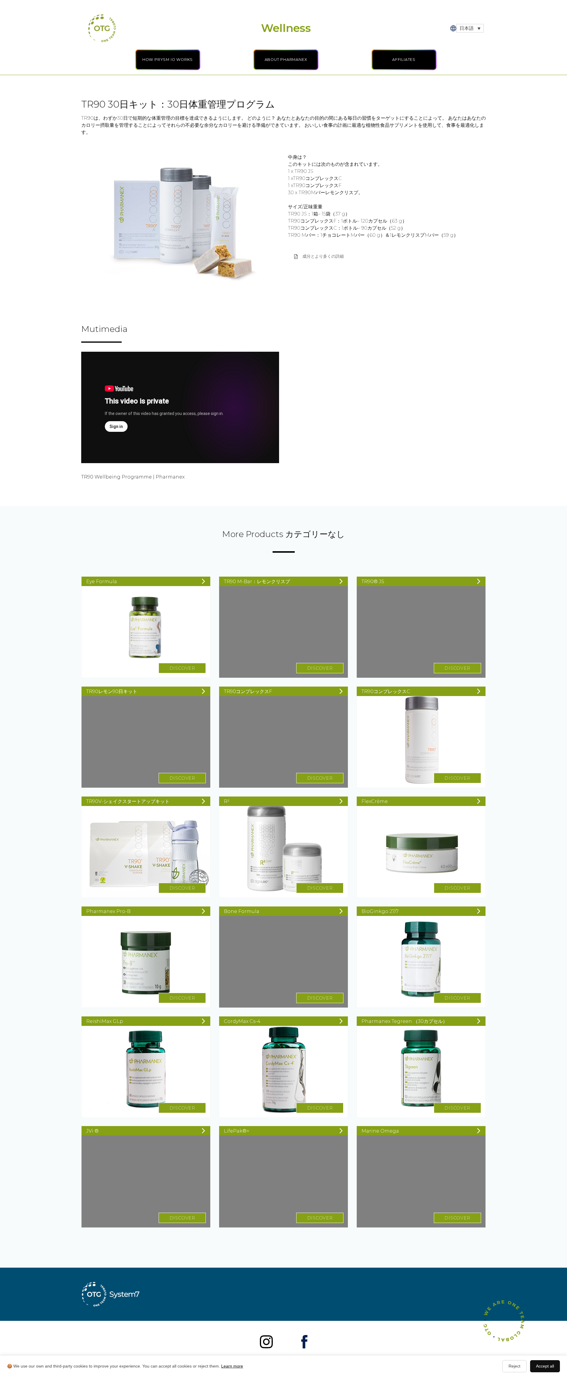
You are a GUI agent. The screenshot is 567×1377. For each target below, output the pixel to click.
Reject (514, 1366)
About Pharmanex (286, 59)
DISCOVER (182, 668)
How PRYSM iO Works (167, 59)
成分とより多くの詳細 (323, 256)
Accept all (545, 1366)
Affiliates (404, 59)
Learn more (232, 1366)
